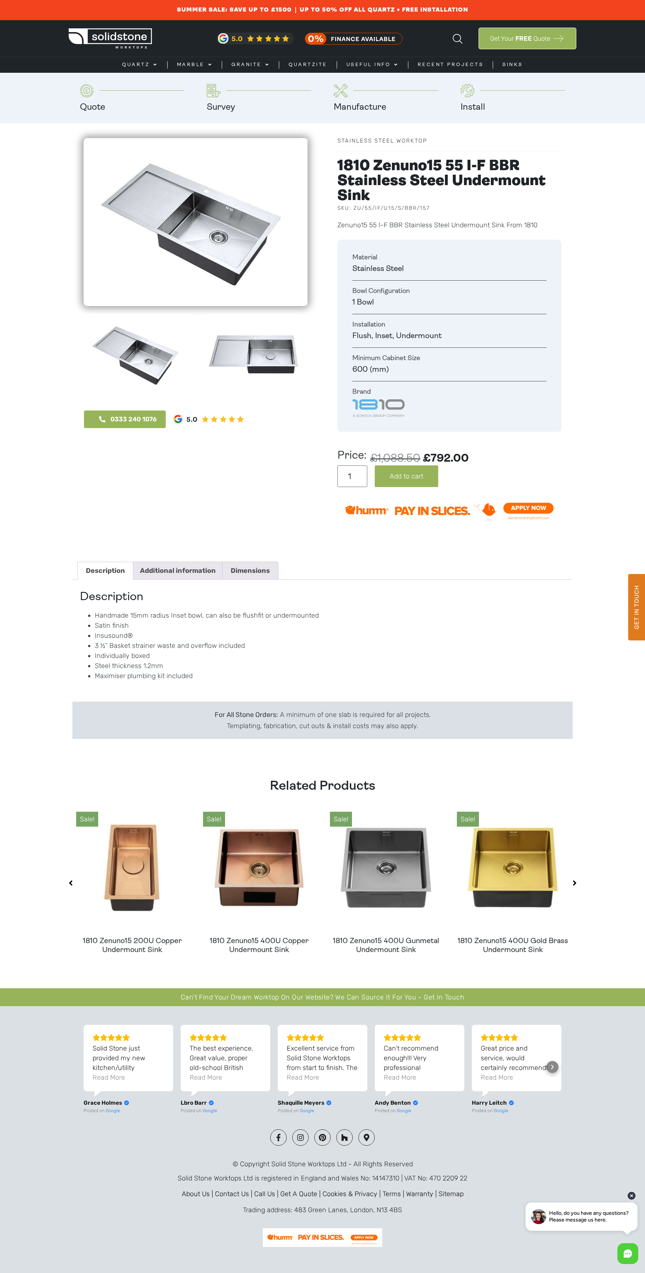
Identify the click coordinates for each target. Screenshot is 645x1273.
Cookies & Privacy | (352, 1194)
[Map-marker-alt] (366, 1137)
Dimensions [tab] (250, 571)
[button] (70, 883)
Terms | (394, 1194)
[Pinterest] (322, 1137)
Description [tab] (105, 571)
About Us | (198, 1194)
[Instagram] (300, 1137)
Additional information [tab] (178, 571)
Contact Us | (234, 1194)
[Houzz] (344, 1137)
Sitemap (451, 1194)
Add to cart (406, 476)
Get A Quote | (301, 1194)
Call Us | (267, 1194)
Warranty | (422, 1194)
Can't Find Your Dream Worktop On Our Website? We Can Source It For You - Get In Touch (322, 997)
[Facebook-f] (278, 1137)
